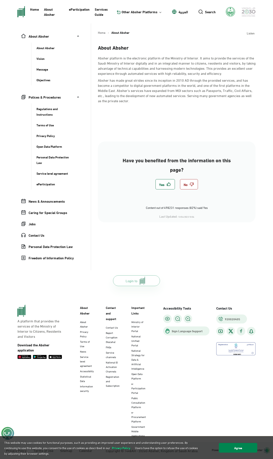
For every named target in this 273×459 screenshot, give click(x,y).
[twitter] (230, 331)
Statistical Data (85, 378)
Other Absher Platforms (139, 11)
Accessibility (87, 371)
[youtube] (220, 331)
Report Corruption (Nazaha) (112, 337)
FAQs (108, 347)
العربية (183, 11)
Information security (86, 388)
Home (34, 9)
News (83, 351)
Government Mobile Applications (138, 431)
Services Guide (101, 11)
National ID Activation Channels (112, 366)
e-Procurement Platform (138, 417)
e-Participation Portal (138, 388)
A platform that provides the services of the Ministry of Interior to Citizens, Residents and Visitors (39, 328)
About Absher (49, 11)
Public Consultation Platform (138, 402)
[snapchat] (251, 331)
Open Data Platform (136, 376)
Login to (131, 280)
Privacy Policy (84, 333)
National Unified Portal (136, 340)
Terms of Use (85, 343)
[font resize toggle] (177, 318)
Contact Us (112, 327)
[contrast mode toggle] (167, 318)
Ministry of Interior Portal (137, 326)
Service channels (111, 354)
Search (210, 11)
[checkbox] (165, 184)
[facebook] (241, 331)
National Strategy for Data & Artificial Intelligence (138, 359)
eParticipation (79, 9)
